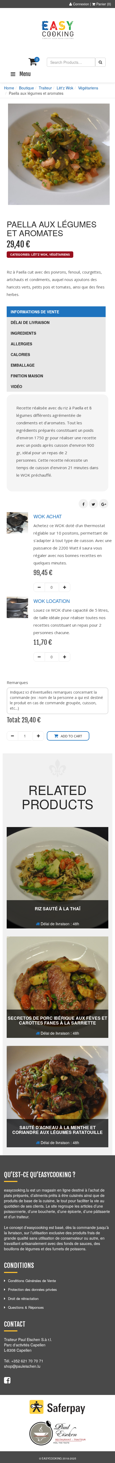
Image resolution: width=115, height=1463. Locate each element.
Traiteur (45, 87)
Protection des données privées (32, 1289)
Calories (20, 354)
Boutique (26, 87)
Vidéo (16, 386)
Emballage (22, 365)
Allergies (21, 343)
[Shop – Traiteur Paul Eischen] (57, 30)
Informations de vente (35, 311)
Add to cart (71, 736)
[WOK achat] (17, 522)
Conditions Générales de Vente (32, 1280)
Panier (101, 4)
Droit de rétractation (23, 1298)
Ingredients (23, 333)
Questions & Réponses (26, 1307)
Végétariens (88, 87)
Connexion (81, 4)
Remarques (17, 682)
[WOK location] (17, 607)
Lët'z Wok (65, 87)
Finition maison (27, 375)
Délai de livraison (30, 322)
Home (9, 87)
